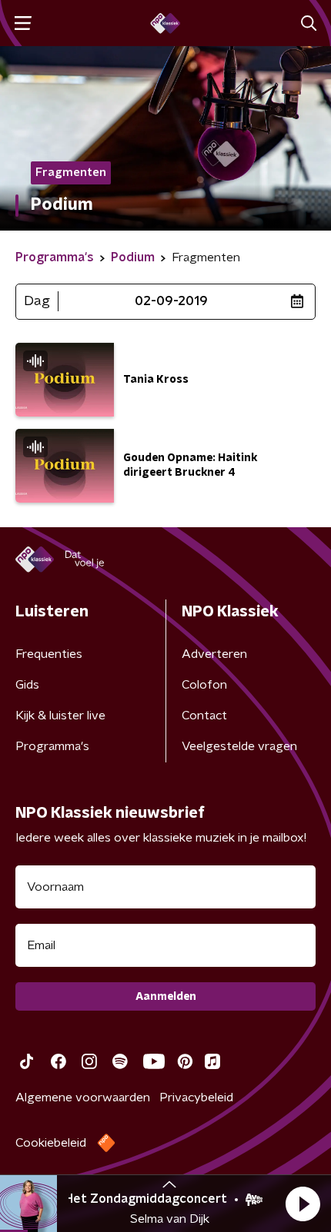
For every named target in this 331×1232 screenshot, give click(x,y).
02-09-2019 (171, 301)
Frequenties (48, 654)
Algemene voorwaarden (82, 1097)
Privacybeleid (196, 1097)
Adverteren (214, 654)
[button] (302, 1203)
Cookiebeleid (50, 1143)
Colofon (204, 685)
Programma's (52, 746)
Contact (204, 715)
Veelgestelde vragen (239, 746)
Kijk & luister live (60, 715)
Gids (27, 685)
